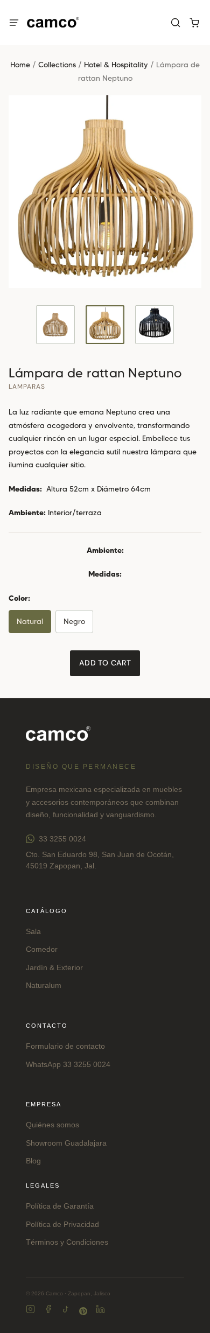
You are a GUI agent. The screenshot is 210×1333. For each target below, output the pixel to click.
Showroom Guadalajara (66, 1143)
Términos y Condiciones (67, 1242)
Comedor (42, 949)
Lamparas (27, 386)
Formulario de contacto (65, 1046)
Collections (57, 64)
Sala (33, 931)
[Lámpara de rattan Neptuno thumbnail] (55, 324)
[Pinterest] (83, 1311)
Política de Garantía (60, 1206)
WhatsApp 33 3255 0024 (68, 1064)
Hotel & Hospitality (116, 64)
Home (20, 64)
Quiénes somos (52, 1124)
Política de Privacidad (62, 1224)
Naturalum (43, 985)
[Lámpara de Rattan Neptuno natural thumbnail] (105, 324)
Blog (33, 1160)
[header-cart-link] (194, 23)
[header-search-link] (175, 23)
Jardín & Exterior (54, 967)
